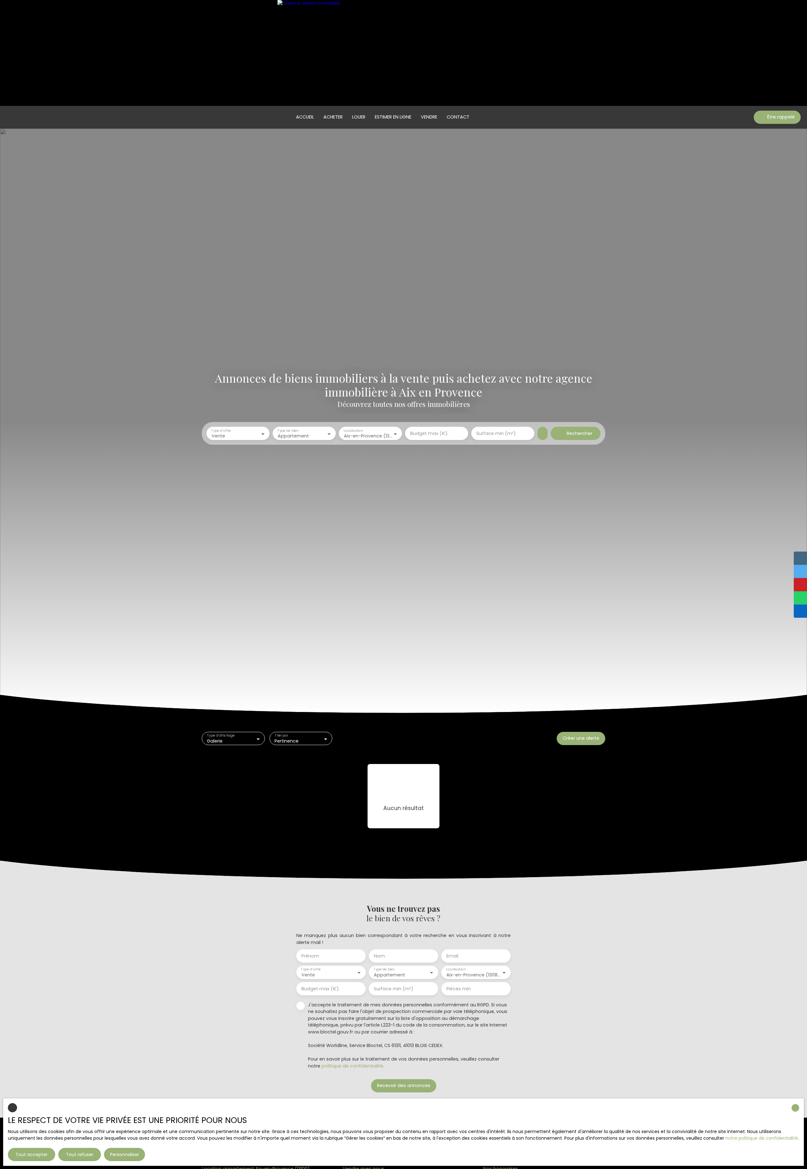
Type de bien (287, 431)
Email (452, 956)
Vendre (429, 117)
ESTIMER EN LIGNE (393, 117)
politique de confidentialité (352, 1066)
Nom (379, 956)
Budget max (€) (429, 433)
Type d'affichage (221, 736)
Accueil (305, 117)
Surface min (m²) (496, 433)
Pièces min (458, 989)
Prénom (310, 956)
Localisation (353, 431)
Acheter (333, 117)
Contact (458, 117)
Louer (358, 117)
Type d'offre (221, 431)
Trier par (281, 736)
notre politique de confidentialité (761, 1138)
